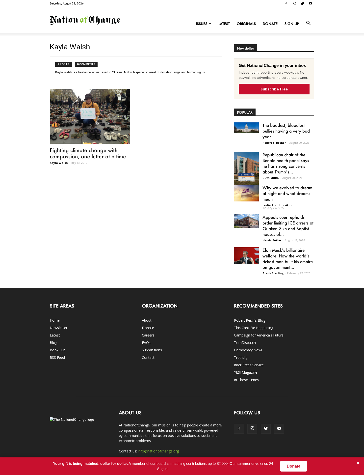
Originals (246, 23)
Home (55, 320)
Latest (224, 23)
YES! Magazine (245, 372)
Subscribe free (274, 88)
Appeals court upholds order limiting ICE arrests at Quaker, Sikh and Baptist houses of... (287, 225)
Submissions (152, 350)
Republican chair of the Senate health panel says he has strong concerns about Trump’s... (285, 163)
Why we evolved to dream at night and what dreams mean (287, 193)
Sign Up (292, 23)
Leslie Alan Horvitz (276, 205)
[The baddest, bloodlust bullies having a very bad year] (246, 127)
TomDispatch (245, 342)
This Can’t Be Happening (253, 327)
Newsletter (58, 327)
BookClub (57, 350)
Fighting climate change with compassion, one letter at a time (88, 153)
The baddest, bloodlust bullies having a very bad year (286, 130)
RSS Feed (57, 357)
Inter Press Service (249, 365)
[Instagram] (294, 3)
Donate (270, 23)
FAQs (146, 342)
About (147, 320)
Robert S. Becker (274, 142)
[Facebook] (286, 3)
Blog (53, 342)
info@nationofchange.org (158, 451)
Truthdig (240, 357)
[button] (308, 23)
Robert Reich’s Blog (249, 320)
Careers (148, 335)
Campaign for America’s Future (259, 335)
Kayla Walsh (59, 163)
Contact (148, 357)
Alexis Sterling (273, 273)
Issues (201, 23)
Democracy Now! (248, 350)
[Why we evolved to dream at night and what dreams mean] (246, 193)
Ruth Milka (270, 178)
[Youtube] (310, 3)
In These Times (246, 379)
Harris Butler (271, 240)
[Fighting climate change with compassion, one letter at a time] (90, 116)
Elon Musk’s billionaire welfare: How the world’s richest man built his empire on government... (287, 258)
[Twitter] (302, 3)
